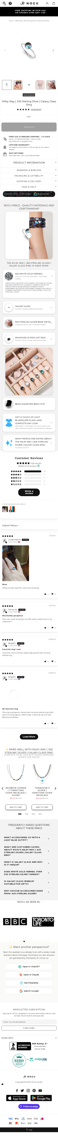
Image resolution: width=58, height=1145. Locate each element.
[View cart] (53, 3)
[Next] (53, 50)
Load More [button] (29, 736)
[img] (7, 536)
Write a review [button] (29, 492)
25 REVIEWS (36, 109)
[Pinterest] (34, 1090)
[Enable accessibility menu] (10, 3)
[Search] (4, 3)
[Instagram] (28, 1090)
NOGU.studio (29, 3)
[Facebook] (17, 1090)
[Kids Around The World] (29, 194)
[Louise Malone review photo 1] (29, 563)
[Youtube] (40, 1090)
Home (11, 21)
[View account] (47, 3)
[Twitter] (22, 1090)
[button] (16, 471)
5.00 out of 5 (36, 463)
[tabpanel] (15, 921)
